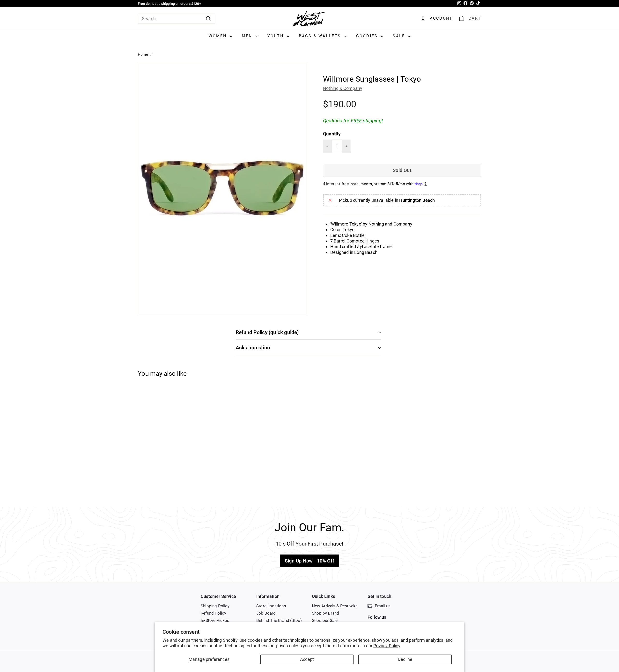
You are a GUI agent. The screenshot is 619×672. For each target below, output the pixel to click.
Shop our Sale (325, 620)
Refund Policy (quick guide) (267, 332)
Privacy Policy (386, 645)
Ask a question (253, 348)
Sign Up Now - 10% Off (309, 561)
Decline (405, 659)
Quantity (331, 134)
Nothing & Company (342, 88)
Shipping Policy (215, 605)
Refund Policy (213, 613)
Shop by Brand (325, 613)
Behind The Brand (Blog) (279, 620)
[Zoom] (222, 189)
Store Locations (271, 605)
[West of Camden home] (309, 18)
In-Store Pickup (215, 620)
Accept (307, 659)
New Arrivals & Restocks (335, 605)
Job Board (266, 613)
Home (143, 54)
